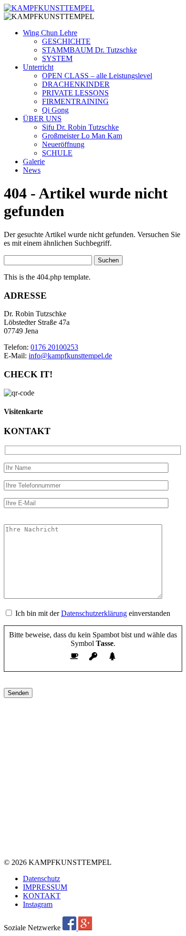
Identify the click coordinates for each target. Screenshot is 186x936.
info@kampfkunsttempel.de (70, 356)
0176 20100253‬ (54, 347)
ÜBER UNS (42, 118)
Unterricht (38, 67)
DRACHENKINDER (76, 84)
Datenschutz (41, 878)
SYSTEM (57, 58)
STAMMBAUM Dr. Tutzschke (89, 50)
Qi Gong (55, 110)
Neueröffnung (63, 144)
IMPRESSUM (45, 887)
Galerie (34, 161)
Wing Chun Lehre (50, 33)
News (32, 170)
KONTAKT (42, 896)
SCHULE (57, 153)
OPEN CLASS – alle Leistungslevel (97, 76)
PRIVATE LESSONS (75, 93)
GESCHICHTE (66, 41)
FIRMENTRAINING (75, 101)
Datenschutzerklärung (94, 613)
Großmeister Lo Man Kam (82, 136)
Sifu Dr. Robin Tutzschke (80, 127)
